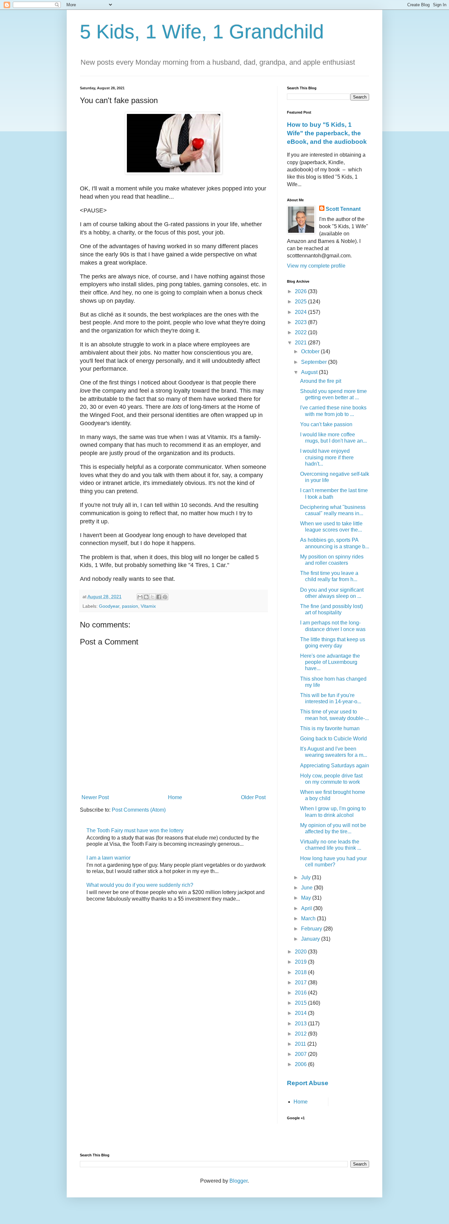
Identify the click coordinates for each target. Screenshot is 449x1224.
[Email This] (140, 597)
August (310, 372)
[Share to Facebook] (158, 597)
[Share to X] (152, 597)
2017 (301, 982)
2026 (301, 291)
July (306, 877)
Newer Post (95, 797)
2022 (301, 332)
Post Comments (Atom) (139, 810)
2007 (301, 1054)
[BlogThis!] (146, 597)
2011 (301, 1044)
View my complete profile (316, 266)
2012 (301, 1034)
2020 (301, 951)
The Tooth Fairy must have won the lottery (134, 830)
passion (130, 606)
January (311, 939)
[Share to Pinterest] (165, 597)
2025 (301, 301)
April (307, 908)
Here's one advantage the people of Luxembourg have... (330, 662)
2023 (301, 322)
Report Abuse (307, 1083)
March (309, 918)
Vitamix (148, 606)
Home (175, 797)
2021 (301, 342)
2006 (301, 1064)
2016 (301, 992)
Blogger (238, 1181)
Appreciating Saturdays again (334, 765)
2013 (301, 1023)
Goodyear (109, 606)
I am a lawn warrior (108, 858)
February (312, 928)
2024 (301, 312)
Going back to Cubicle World (333, 738)
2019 (301, 962)
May (306, 898)
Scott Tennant (343, 209)
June (307, 887)
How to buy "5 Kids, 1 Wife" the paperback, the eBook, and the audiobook (327, 133)
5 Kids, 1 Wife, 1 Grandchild (202, 32)
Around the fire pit (320, 381)
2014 (301, 1013)
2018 (301, 972)
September (314, 362)
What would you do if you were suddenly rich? (139, 885)
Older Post (253, 797)
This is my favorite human (330, 728)
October (311, 351)
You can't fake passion (326, 424)
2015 (301, 1003)
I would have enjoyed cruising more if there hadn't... (327, 457)
